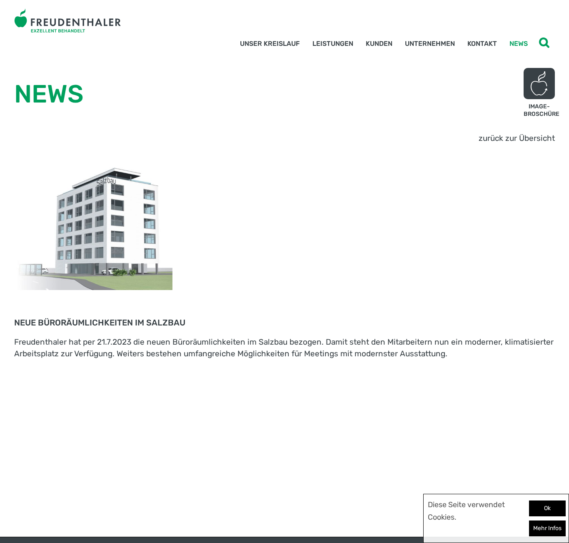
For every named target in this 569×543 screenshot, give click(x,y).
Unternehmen (430, 44)
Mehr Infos (547, 528)
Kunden (379, 44)
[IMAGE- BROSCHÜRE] (539, 83)
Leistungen (332, 44)
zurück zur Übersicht (517, 138)
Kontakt (482, 44)
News (518, 44)
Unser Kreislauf (270, 44)
